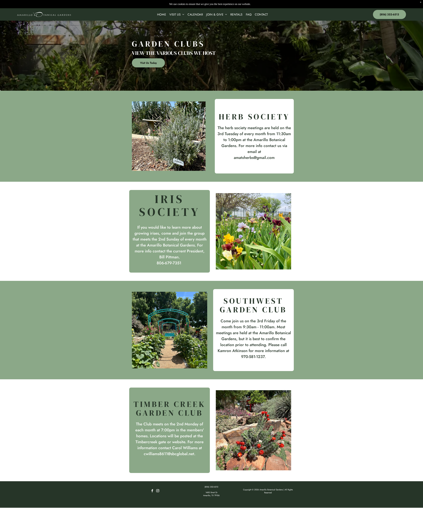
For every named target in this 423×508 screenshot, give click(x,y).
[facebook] (152, 491)
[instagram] (157, 491)
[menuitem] (161, 14)
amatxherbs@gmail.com (254, 157)
